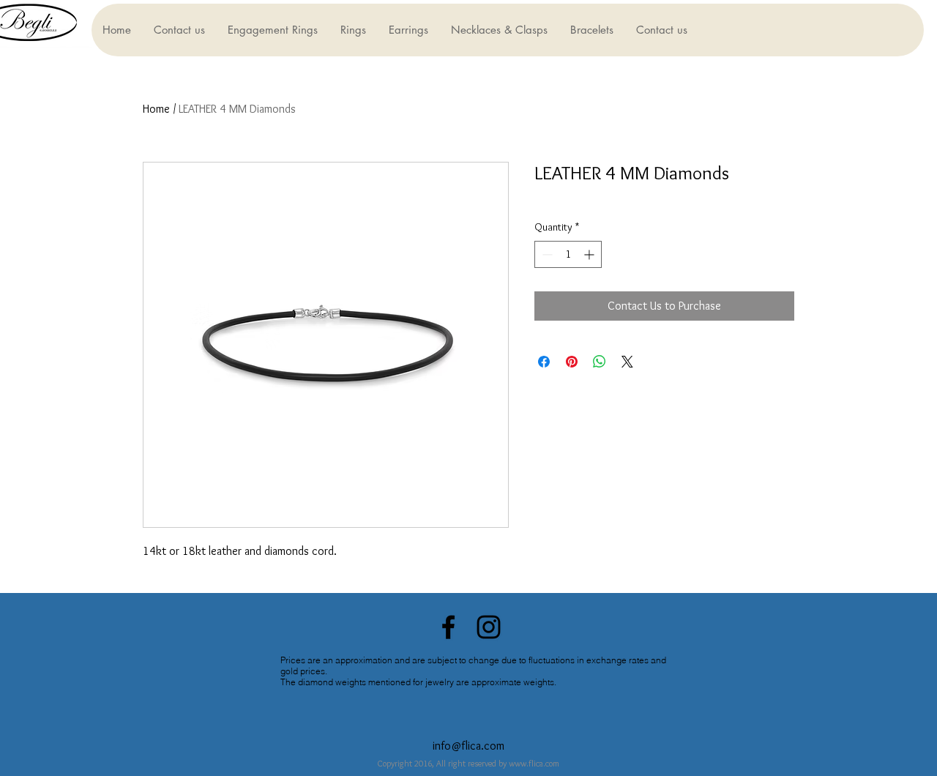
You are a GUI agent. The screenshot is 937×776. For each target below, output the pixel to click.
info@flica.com (468, 746)
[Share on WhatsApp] (599, 361)
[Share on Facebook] (544, 361)
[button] (272, 30)
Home (156, 109)
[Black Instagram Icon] (488, 627)
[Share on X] (627, 361)
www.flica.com (534, 763)
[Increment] (590, 254)
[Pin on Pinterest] (572, 361)
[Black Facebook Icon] (448, 627)
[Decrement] (546, 254)
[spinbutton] (568, 254)
